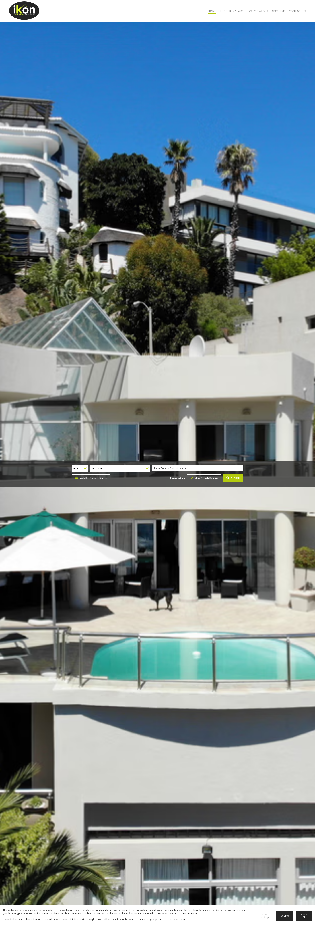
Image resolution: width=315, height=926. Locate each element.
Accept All (304, 916)
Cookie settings (264, 916)
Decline (285, 915)
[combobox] (198, 468)
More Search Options (206, 478)
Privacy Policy (190, 913)
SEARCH (235, 478)
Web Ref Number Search (93, 478)
